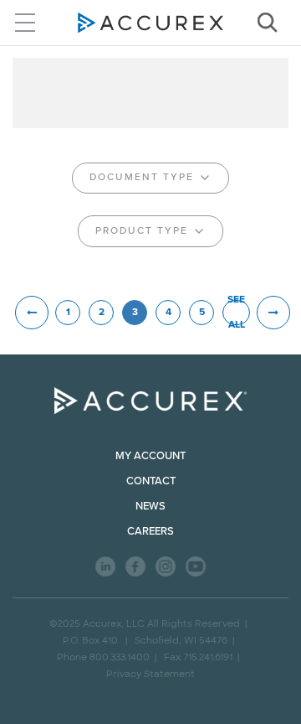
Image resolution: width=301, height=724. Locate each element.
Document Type (141, 177)
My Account (150, 456)
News (150, 506)
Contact (151, 481)
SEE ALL (236, 312)
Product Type (141, 231)
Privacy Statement (150, 674)
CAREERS (150, 531)
